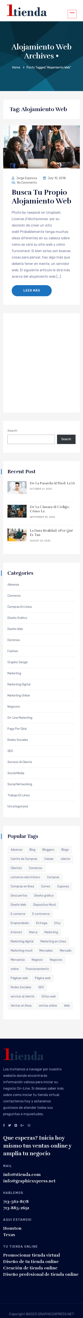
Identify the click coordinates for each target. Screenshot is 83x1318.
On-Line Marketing (19, 717)
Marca (33, 932)
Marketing (14, 673)
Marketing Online (18, 695)
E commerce (41, 914)
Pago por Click (17, 728)
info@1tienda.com (22, 1174)
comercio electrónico (25, 877)
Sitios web (49, 996)
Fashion (12, 651)
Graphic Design (17, 662)
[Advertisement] (41, 362)
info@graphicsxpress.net (29, 1181)
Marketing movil (21, 950)
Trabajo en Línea (18, 795)
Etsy (57, 923)
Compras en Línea (19, 606)
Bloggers (48, 850)
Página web (43, 978)
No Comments (26, 182)
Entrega (41, 923)
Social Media (15, 773)
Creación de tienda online (30, 1268)
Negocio (37, 960)
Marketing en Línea (53, 941)
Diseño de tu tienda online (31, 1261)
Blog (32, 850)
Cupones (63, 886)
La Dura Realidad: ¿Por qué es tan (51, 532)
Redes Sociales (17, 740)
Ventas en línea (21, 1005)
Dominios (13, 640)
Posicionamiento (37, 969)
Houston (12, 1228)
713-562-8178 (16, 1201)
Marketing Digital (18, 684)
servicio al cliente (22, 996)
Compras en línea (22, 886)
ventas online (48, 1005)
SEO (10, 751)
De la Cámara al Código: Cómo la (50, 509)
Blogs (65, 850)
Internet (16, 932)
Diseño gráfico (44, 895)
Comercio (14, 595)
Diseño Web (18, 905)
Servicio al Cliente (19, 762)
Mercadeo (46, 950)
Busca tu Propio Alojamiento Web (41, 197)
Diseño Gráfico (17, 618)
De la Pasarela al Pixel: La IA (52, 483)
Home (16, 67)
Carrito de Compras (24, 859)
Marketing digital (22, 941)
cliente (65, 859)
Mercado (66, 950)
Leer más (31, 290)
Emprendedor (20, 923)
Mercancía (18, 960)
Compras (53, 877)
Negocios (13, 706)
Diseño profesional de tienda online (41, 1274)
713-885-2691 (16, 1208)
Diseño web (15, 629)
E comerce (18, 914)
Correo (45, 886)
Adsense (13, 584)
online (15, 969)
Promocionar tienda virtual (31, 1255)
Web (67, 1005)
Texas (9, 1234)
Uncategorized (17, 806)
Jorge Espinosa (27, 178)
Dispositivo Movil (44, 905)
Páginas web (19, 978)
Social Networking (19, 784)
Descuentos (19, 895)
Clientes (16, 868)
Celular (49, 859)
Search (12, 431)
